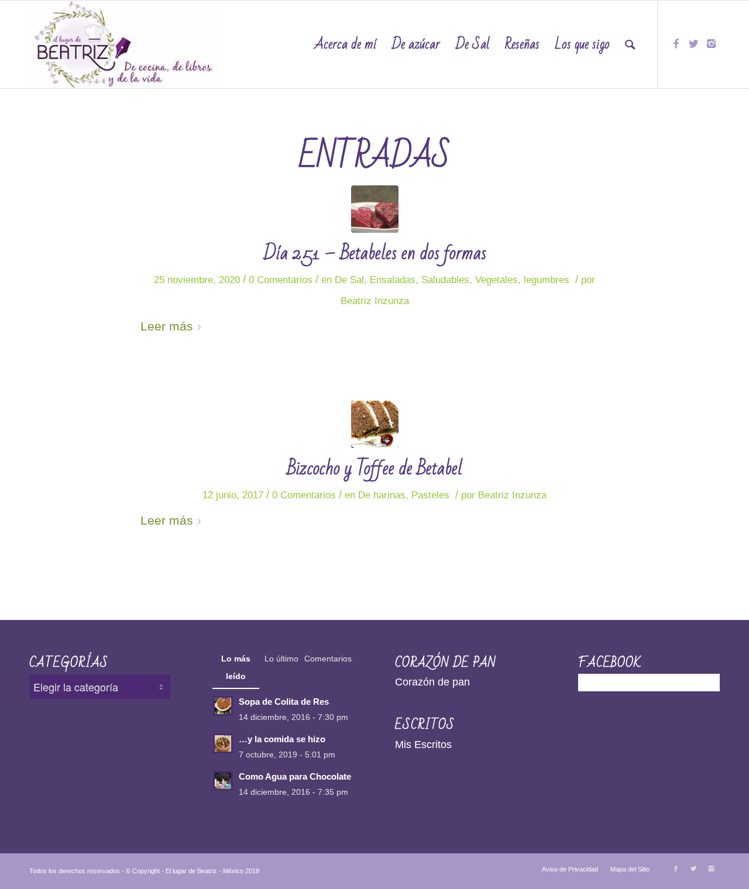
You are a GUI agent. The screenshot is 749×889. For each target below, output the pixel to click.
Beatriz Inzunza (375, 300)
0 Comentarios (280, 279)
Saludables (445, 279)
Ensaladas (392, 279)
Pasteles (430, 495)
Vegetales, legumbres (522, 279)
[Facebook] (676, 44)
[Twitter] (693, 44)
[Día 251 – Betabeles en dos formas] (374, 209)
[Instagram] (711, 44)
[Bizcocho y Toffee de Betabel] (374, 424)
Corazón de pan (432, 682)
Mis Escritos (423, 744)
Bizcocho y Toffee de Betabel (374, 468)
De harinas (382, 495)
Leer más (166, 326)
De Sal (349, 279)
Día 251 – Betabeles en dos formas (374, 253)
